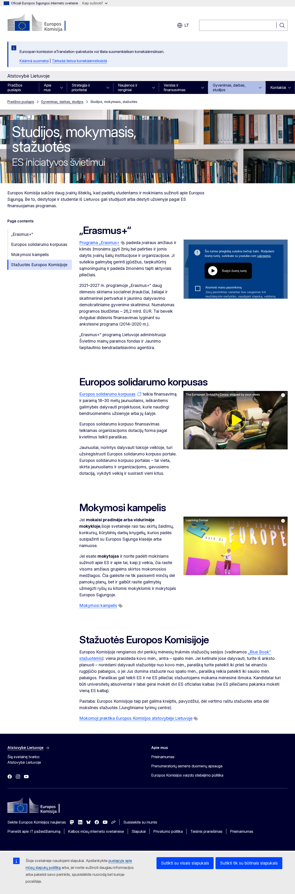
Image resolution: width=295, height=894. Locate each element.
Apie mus (47, 87)
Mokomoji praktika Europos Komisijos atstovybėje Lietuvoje (135, 718)
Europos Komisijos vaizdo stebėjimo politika (187, 775)
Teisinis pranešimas (206, 831)
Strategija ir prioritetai (81, 87)
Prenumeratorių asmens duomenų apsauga (186, 766)
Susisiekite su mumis (140, 822)
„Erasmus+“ (22, 234)
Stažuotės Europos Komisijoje (39, 264)
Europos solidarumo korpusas (39, 244)
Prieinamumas (162, 756)
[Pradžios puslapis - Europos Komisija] (44, 23)
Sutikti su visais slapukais (185, 863)
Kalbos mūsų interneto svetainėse (96, 831)
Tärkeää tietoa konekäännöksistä (79, 60)
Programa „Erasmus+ (99, 242)
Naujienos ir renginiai (127, 87)
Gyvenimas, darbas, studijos (229, 87)
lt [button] (186, 25)
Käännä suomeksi (34, 60)
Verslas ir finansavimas (175, 87)
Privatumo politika (168, 831)
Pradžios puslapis (15, 87)
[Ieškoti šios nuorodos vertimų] (123, 243)
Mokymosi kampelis (30, 254)
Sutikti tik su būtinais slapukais (249, 863)
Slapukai (139, 831)
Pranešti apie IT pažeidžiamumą (33, 831)
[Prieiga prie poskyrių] (63, 87)
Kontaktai (278, 87)
